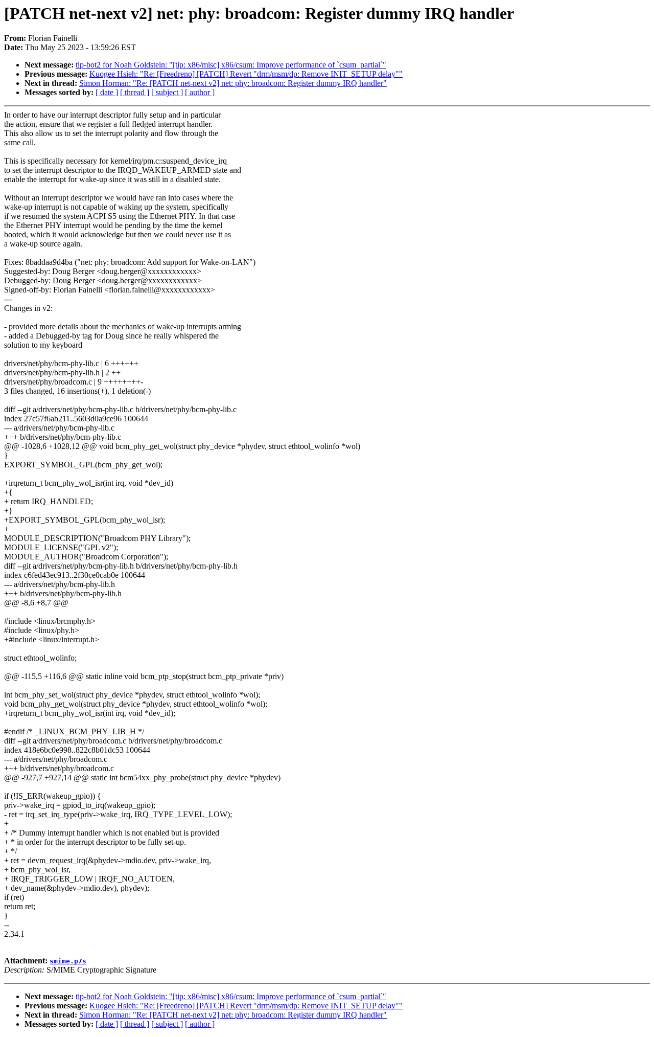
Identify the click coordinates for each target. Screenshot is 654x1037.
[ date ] (107, 92)
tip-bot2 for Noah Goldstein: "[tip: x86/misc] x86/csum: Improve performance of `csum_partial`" (231, 64)
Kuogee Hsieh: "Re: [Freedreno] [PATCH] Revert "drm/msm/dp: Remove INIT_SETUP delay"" (246, 74)
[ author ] (200, 92)
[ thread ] (134, 92)
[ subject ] (167, 92)
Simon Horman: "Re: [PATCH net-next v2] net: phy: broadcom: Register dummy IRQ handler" (233, 83)
